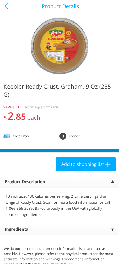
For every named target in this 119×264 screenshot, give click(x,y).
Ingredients (16, 229)
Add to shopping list (82, 164)
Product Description (25, 182)
